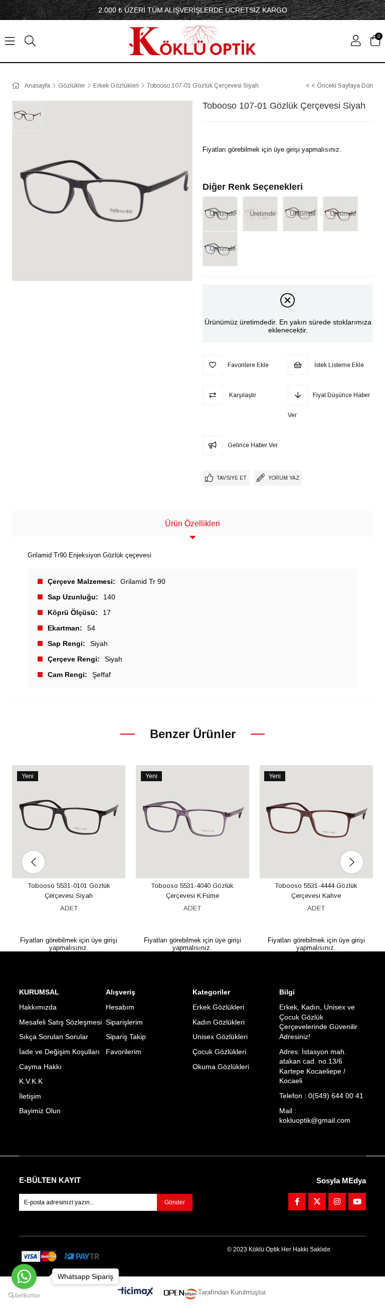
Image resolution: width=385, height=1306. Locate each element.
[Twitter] (317, 1201)
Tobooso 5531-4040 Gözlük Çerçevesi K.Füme (192, 890)
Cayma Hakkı (40, 1067)
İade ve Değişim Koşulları (59, 1052)
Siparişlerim (124, 1022)
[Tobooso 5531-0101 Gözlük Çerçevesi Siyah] (69, 822)
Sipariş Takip (126, 1037)
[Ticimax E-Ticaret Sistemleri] (135, 1292)
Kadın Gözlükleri (218, 1022)
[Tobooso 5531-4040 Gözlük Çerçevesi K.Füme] (193, 822)
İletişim (30, 1096)
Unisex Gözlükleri (220, 1037)
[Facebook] (297, 1201)
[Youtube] (357, 1201)
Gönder (174, 1202)
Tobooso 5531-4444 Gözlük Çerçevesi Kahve (316, 890)
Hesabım (120, 1007)
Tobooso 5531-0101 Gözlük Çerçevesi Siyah (69, 890)
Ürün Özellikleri (192, 523)
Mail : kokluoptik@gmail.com (314, 1116)
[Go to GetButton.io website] (24, 1295)
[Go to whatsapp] (24, 1276)
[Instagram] (337, 1201)
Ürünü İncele (80, 859)
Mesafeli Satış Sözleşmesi (60, 1022)
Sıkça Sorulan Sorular (53, 1037)
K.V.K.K (31, 1081)
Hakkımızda (38, 1007)
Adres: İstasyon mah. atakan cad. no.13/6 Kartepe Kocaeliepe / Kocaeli (312, 1066)
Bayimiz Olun (40, 1111)
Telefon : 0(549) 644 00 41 (321, 1096)
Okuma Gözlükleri (220, 1067)
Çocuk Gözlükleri (219, 1052)
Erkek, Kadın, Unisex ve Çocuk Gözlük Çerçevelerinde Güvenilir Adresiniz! (318, 1022)
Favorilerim (123, 1052)
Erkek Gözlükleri (218, 1007)
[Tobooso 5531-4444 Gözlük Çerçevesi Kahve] (316, 822)
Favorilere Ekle (57, 859)
